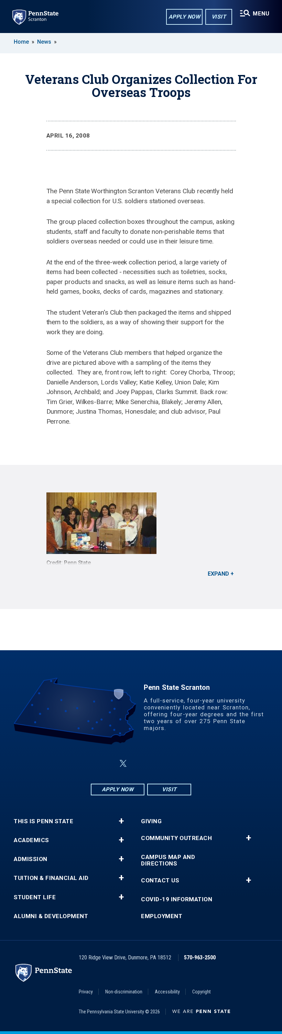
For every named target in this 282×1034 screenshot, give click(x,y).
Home (21, 42)
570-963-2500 (200, 957)
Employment (161, 916)
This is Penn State (43, 821)
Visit (218, 16)
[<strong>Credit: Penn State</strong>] (141, 523)
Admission (30, 859)
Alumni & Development (51, 916)
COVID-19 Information (176, 899)
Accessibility (167, 991)
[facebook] (106, 763)
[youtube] (157, 763)
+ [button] (121, 821)
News (44, 42)
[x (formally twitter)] (123, 763)
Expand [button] (218, 573)
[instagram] (175, 763)
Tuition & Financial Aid (51, 878)
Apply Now (184, 16)
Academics (31, 840)
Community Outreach (176, 838)
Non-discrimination (123, 991)
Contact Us (160, 880)
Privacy (86, 991)
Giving (151, 821)
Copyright (201, 991)
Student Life (35, 897)
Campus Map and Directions (168, 860)
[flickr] (139, 763)
